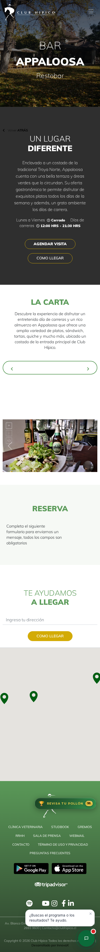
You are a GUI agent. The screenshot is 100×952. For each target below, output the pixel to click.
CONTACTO (20, 844)
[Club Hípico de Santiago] (86, 938)
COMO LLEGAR (50, 258)
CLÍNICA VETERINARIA (25, 827)
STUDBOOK (60, 827)
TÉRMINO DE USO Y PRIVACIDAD (63, 844)
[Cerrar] (90, 913)
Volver (17, 130)
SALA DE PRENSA (47, 836)
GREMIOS (85, 827)
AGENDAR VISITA (50, 243)
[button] (33, 696)
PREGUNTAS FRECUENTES (50, 853)
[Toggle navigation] (91, 11)
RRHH (20, 836)
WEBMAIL (77, 836)
